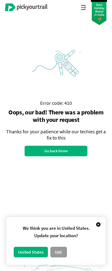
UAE (59, 252)
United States (31, 252)
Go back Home (56, 151)
